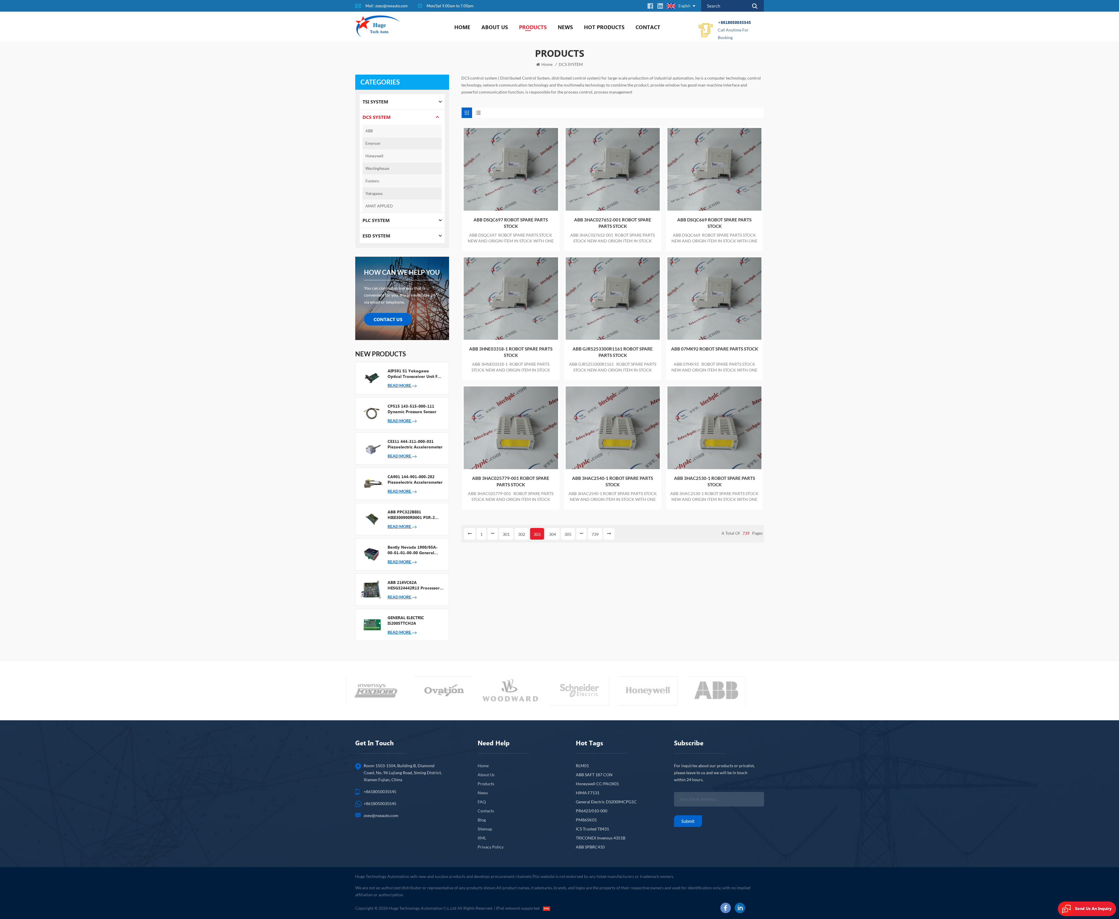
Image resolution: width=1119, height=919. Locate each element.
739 (595, 534)
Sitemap (485, 828)
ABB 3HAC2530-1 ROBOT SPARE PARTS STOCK (714, 481)
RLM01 (582, 765)
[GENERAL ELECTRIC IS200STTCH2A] (371, 624)
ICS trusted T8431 (592, 828)
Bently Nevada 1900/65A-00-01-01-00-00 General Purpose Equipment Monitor (415, 549)
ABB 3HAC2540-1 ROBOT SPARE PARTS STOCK (612, 481)
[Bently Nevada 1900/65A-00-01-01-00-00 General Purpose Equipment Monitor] (371, 554)
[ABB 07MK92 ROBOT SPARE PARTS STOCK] (714, 298)
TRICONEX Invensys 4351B (600, 837)
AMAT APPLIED (379, 206)
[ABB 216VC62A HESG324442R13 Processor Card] (371, 589)
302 (521, 534)
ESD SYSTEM (376, 236)
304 (552, 534)
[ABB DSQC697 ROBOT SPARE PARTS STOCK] (511, 169)
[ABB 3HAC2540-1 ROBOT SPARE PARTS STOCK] (613, 427)
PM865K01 (586, 819)
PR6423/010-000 (591, 810)
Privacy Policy (491, 846)
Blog (482, 819)
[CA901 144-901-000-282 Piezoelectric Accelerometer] (371, 483)
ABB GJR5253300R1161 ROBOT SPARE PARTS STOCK (613, 352)
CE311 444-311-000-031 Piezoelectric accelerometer (415, 444)
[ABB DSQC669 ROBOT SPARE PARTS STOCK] (714, 169)
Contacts (486, 810)
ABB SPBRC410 (590, 846)
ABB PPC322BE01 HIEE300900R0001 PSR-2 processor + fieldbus (411, 514)
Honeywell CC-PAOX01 (597, 783)
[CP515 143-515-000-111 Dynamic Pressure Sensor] (371, 413)
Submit (688, 821)
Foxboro (372, 181)
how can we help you (402, 272)
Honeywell (374, 156)
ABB (369, 130)
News (565, 27)
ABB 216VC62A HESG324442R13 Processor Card (414, 585)
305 (567, 534)
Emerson (372, 143)
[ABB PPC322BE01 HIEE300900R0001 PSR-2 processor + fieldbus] (371, 518)
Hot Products (604, 27)
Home (462, 27)
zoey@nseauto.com (381, 815)
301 (506, 534)
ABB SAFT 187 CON (594, 774)
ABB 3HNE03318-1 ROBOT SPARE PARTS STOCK (511, 352)
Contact (648, 27)
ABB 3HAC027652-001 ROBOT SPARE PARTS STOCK (612, 223)
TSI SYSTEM (375, 101)
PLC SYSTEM (376, 220)
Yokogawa (374, 193)
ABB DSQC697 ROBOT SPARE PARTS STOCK (511, 223)
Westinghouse (377, 168)
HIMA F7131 (587, 792)
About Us (486, 774)
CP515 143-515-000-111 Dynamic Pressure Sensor (412, 408)
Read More (400, 385)
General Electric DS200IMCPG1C (606, 801)
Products (533, 27)
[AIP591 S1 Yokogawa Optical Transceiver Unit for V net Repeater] (371, 377)
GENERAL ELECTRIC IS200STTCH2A (406, 620)
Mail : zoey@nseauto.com (386, 5)
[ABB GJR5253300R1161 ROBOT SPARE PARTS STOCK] (613, 298)
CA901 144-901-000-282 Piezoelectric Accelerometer (415, 479)
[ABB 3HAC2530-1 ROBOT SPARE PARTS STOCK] (714, 427)
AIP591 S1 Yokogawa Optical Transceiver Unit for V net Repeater (415, 373)
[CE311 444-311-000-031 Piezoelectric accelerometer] (371, 448)
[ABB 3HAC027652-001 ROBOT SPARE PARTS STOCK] (613, 169)
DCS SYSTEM (571, 64)
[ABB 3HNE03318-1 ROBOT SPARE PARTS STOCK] (511, 298)
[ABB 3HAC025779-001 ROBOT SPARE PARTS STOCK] (511, 427)
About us (494, 27)
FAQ (482, 801)
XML (482, 837)
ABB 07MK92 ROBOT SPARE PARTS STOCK (714, 348)
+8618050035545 (734, 30)
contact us (388, 319)
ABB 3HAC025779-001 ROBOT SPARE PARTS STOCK (510, 481)
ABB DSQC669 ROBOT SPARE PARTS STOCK (714, 223)
